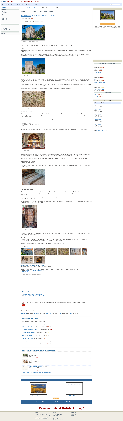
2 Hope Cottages (97, 119)
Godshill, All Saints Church (99, 85)
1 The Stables (97, 104)
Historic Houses (4, 19)
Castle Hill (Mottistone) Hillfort (28, 332)
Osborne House (4, 28)
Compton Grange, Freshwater (35, 366)
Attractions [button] (7, 4)
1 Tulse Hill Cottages (98, 109)
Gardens (2, 15)
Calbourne (96, 96)
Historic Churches (4, 18)
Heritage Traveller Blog (57, 414)
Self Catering (3, 33)
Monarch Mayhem (56, 418)
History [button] (12, 4)
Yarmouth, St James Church (28, 343)
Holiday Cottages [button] (19, 4)
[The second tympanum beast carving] (63, 251)
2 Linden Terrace (97, 124)
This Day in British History (58, 419)
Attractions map (4, 12)
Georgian (23, 307)
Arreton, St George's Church (99, 89)
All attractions (3, 11)
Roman (2, 22)
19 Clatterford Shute (98, 114)
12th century (24, 313)
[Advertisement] (56, 283)
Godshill (95, 94)
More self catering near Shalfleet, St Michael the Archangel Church (37, 372)
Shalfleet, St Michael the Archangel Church (34, 270)
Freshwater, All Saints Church (99, 82)
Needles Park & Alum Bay (6, 29)
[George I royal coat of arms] (39, 259)
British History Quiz (56, 415)
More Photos (52, 15)
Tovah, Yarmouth (32, 360)
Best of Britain (34, 4)
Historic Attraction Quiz (57, 417)
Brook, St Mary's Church (27, 335)
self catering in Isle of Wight (101, 130)
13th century (36, 313)
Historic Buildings (4, 17)
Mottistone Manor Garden (27, 338)
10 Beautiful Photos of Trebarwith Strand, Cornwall (34, 295)
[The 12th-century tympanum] (39, 251)
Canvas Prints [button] (27, 4)
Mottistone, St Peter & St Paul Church (30, 341)
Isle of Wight (3, 7)
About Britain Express (75, 417)
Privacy (72, 415)
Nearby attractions (36, 15)
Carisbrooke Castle (4, 27)
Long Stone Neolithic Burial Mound (29, 329)
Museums (3, 20)
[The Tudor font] (84, 251)
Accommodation (45, 15)
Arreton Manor (96, 79)
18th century (48, 313)
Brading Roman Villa (5, 25)
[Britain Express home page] (10, 1)
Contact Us (73, 414)
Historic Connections (26, 15)
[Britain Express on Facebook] (41, 414)
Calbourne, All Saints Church (28, 326)
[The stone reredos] (75, 251)
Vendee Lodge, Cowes (34, 353)
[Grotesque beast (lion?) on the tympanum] (51, 251)
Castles (2, 14)
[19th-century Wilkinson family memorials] (27, 259)
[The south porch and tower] (27, 251)
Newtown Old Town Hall (27, 323)
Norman (70, 313)
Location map (24, 271)
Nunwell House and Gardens (99, 75)
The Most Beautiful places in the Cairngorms (32, 294)
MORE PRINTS (56, 398)
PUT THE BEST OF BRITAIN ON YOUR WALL (107, 23)
